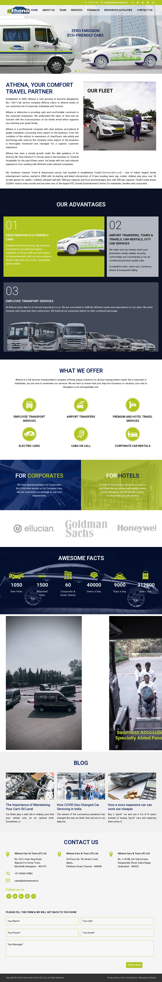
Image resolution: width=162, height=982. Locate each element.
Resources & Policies (147, 978)
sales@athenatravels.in (116, 2)
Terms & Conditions (129, 978)
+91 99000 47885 (23, 873)
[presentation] (4, 528)
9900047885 (93, 2)
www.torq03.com (112, 172)
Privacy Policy (113, 978)
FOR (39, 475)
